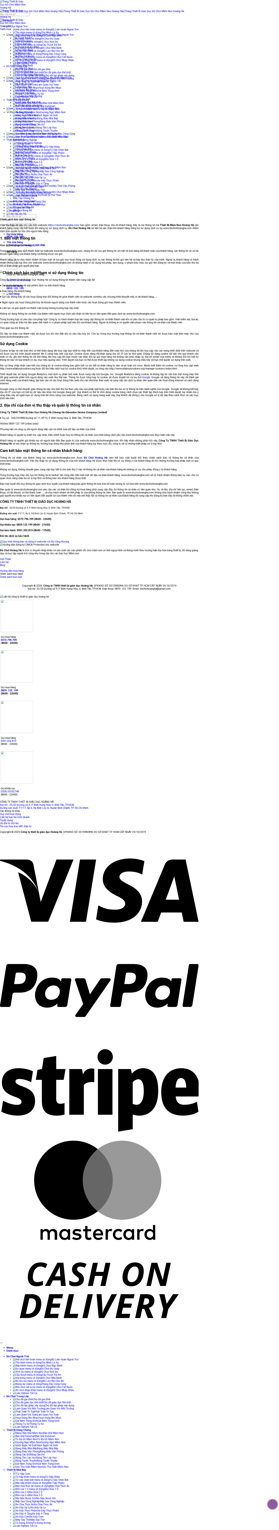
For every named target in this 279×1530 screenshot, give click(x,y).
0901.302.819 (8, 740)
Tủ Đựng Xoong (42, 192)
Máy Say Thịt (37, 189)
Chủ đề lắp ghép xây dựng (59, 75)
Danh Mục (40, 204)
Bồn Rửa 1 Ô (51, 159)
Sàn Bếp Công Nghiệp (25, 139)
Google (146, 377)
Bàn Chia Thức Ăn (59, 156)
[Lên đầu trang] (1, 1342)
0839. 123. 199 (9, 690)
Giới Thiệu (25, 207)
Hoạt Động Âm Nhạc (49, 87)
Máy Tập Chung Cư (23, 198)
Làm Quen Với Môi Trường (59, 78)
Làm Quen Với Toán (48, 84)
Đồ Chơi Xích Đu (49, 41)
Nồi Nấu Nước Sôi (46, 168)
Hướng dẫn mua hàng (12, 570)
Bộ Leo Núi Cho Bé (53, 50)
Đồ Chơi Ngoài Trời (16, 26)
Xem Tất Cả (30, 63)
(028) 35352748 (10, 791)
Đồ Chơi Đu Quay (50, 38)
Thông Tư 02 (37, 93)
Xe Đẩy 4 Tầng (40, 183)
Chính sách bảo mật (11, 576)
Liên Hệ (22, 213)
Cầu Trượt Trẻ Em (51, 44)
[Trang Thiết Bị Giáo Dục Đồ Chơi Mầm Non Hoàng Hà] (13, 17)
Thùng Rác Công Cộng (54, 54)
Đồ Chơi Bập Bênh (52, 35)
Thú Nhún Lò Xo (50, 32)
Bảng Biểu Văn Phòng (52, 121)
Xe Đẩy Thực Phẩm (48, 180)
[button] (13, 293)
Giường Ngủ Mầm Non (53, 112)
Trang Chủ (40, 201)
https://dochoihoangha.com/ (64, 225)
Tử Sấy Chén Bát (59, 149)
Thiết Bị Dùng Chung (17, 100)
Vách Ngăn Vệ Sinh (47, 115)
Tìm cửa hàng (14, 242)
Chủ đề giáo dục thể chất (57, 72)
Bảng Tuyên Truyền (46, 130)
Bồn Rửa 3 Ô (35, 165)
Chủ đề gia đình (41, 69)
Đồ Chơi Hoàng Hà (96, 457)
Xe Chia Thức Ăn (43, 174)
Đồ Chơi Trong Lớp (16, 66)
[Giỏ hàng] (6, 20)
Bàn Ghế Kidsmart (45, 106)
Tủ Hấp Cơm (23, 143)
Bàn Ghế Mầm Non (53, 103)
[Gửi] (1, 18)
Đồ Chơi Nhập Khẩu (63, 60)
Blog (16, 210)
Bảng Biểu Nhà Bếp (47, 118)
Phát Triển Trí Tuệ (44, 81)
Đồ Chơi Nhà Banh (52, 47)
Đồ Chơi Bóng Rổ (22, 210)
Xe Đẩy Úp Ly (38, 177)
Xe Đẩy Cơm (37, 186)
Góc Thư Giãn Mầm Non (55, 136)
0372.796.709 (9, 639)
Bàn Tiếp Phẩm (55, 152)
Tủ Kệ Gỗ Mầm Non (48, 109)
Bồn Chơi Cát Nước (62, 57)
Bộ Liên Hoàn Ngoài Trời (64, 29)
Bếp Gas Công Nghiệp (52, 171)
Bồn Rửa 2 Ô (35, 162)
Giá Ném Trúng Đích (48, 90)
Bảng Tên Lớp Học (46, 127)
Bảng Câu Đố (37, 124)
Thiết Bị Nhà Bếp (15, 139)
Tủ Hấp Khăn (52, 146)
